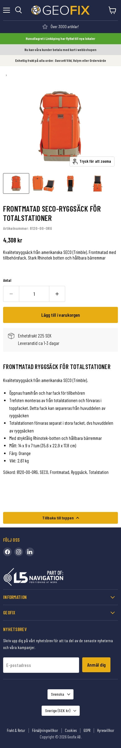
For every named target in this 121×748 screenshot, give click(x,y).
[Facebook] (7, 552)
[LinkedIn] (29, 552)
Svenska (57, 694)
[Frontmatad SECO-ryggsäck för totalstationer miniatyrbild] (16, 183)
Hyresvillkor (105, 730)
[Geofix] (46, 578)
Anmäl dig (96, 665)
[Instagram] (18, 552)
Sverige (57, 710)
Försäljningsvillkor (45, 730)
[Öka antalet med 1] (57, 294)
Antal (7, 280)
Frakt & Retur (16, 730)
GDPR (86, 730)
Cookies (71, 730)
